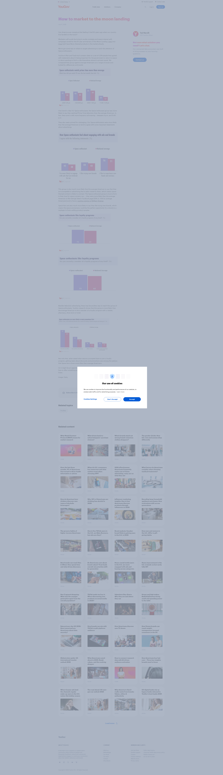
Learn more (120, 392)
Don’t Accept (112, 399)
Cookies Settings (90, 399)
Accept (132, 399)
